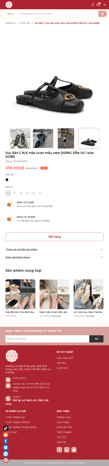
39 (27, 193)
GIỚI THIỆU (63, 422)
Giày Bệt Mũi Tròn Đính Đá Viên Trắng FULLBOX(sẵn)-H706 (20, 312)
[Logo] (9, 4)
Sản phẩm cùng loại (23, 270)
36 (8, 193)
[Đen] (7, 179)
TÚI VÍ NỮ (11, 432)
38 (21, 193)
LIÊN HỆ (61, 442)
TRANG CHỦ (64, 417)
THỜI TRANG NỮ (15, 417)
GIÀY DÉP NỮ (64, 427)
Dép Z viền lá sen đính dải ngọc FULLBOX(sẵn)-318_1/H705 (54, 312)
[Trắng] (11, 179)
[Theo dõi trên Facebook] (59, 449)
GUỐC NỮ (62, 368)
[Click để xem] (54, 77)
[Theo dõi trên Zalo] (67, 449)
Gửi (96, 338)
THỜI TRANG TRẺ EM (18, 422)
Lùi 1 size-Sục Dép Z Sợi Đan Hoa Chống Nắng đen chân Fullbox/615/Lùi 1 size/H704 (88, 312)
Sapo (82, 462)
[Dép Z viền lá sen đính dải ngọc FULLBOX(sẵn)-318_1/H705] (54, 294)
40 (40, 193)
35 (33, 193)
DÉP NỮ (61, 363)
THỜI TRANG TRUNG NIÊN (21, 427)
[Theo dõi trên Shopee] (74, 449)
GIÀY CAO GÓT (65, 358)
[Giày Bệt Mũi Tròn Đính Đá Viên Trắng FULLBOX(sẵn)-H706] (20, 294)
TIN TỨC (61, 437)
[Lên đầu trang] (104, 461)
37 (14, 193)
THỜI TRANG (64, 432)
